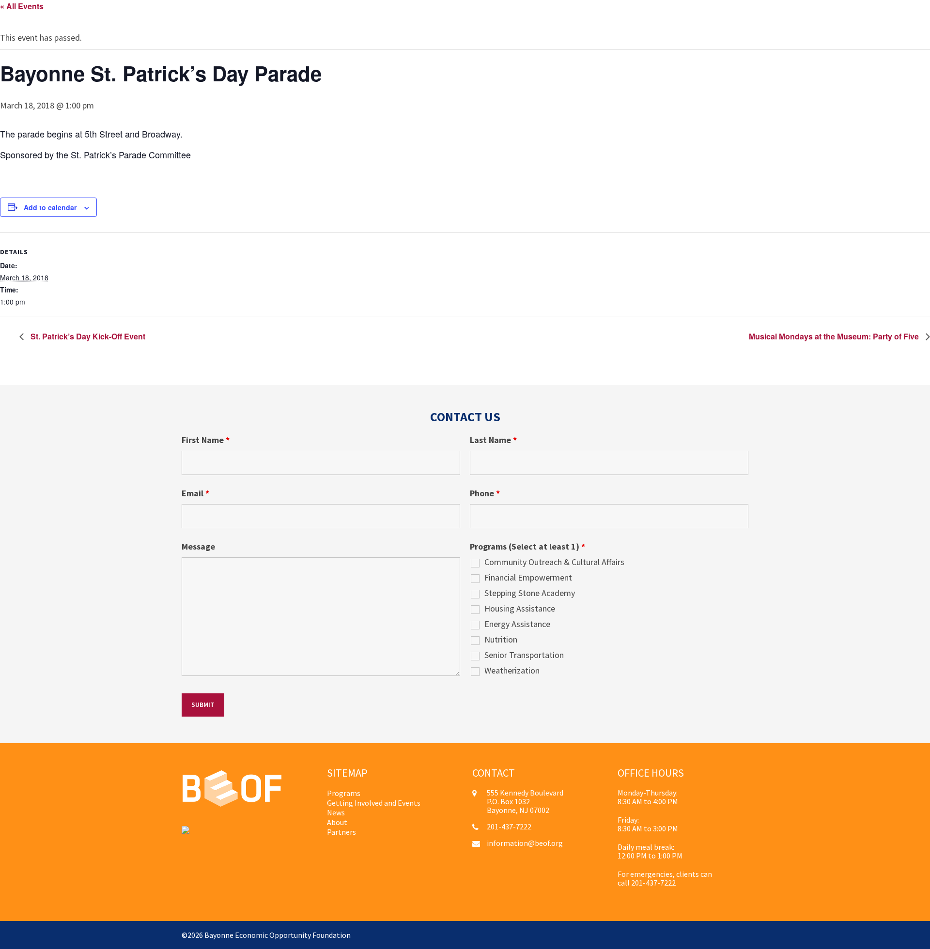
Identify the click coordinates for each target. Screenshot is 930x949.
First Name (206, 440)
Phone (485, 493)
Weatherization (512, 670)
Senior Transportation (524, 655)
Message (198, 546)
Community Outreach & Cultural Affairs (554, 562)
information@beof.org (525, 843)
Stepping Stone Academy (529, 593)
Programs (343, 793)
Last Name (493, 440)
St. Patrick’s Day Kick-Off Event (87, 336)
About (337, 822)
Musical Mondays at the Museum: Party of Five (835, 336)
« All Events (22, 6)
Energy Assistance (517, 624)
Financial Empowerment (528, 577)
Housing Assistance (519, 608)
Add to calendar (50, 207)
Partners (341, 832)
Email (195, 493)
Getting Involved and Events (373, 803)
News (336, 812)
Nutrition (500, 639)
